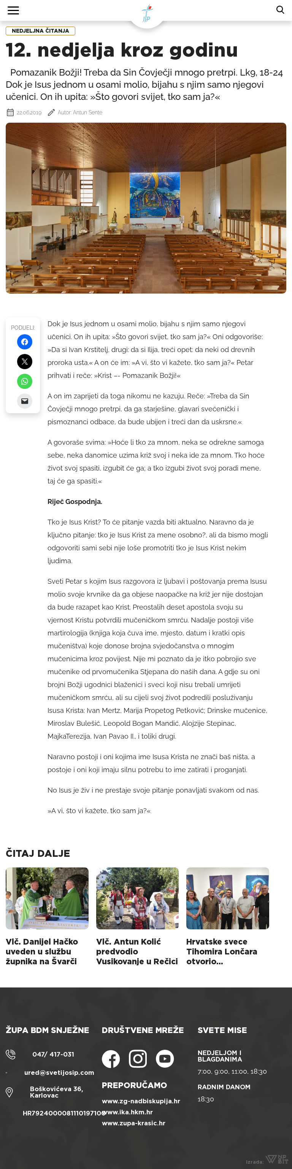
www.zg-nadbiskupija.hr (141, 1101)
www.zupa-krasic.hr (133, 1123)
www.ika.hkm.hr (127, 1112)
